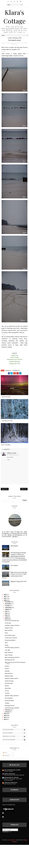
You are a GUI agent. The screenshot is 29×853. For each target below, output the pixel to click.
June (6, 613)
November (8, 603)
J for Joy (7, 690)
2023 (5, 594)
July (6, 611)
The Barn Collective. (8, 771)
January (7, 711)
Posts (5, 752)
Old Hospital (14, 546)
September (8, 607)
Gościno (7, 668)
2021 (5, 598)
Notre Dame (8, 688)
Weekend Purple (9, 676)
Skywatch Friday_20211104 (18, 581)
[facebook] (8, 1)
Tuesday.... (7, 703)
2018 (5, 715)
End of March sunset (10, 635)
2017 (5, 717)
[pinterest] (14, 1)
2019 (5, 713)
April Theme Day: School (10, 783)
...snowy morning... (6, 444)
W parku (7, 685)
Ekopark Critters (9, 628)
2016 (5, 719)
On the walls (8, 623)
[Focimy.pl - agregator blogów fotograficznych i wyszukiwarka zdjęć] (8, 809)
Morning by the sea (9, 659)
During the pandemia (10, 640)
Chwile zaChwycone (9, 773)
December (8, 601)
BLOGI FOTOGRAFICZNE (8, 804)
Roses (6, 633)
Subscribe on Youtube (9, 736)
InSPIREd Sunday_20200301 (12, 708)
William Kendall (11, 453)
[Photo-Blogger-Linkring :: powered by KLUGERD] (14, 814)
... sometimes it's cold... (7, 420)
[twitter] (11, 1)
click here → (15, 536)
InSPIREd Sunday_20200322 (12, 647)
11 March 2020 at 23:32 (13, 454)
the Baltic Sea (15, 44)
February (7, 709)
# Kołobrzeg (8, 370)
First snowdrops (9, 698)
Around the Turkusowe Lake (12, 620)
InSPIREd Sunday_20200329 (12, 625)
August (7, 609)
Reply (8, 459)
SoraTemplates (11, 840)
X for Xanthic (14, 565)
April (6, 617)
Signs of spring (8, 655)
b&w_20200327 (9, 630)
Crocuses (7, 693)
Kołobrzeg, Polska (16, 38)
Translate (14, 831)
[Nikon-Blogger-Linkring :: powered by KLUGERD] (14, 818)
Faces (6, 642)
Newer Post (5, 489)
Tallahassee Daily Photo (10, 782)
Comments (7, 755)
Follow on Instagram (9, 739)
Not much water (9, 683)
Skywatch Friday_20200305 (11, 695)
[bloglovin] (20, 1)
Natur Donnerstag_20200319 (12, 657)
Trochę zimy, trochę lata (11, 637)
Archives (7, 666)
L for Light (7, 650)
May (6, 615)
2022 (5, 596)
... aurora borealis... (6, 396)
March (7, 619)
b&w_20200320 (9, 652)
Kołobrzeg (24, 43)
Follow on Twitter (8, 729)
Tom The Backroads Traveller (12, 770)
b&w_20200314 (9, 673)
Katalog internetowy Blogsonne (10, 821)
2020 (5, 600)
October (7, 605)
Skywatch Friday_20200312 (11, 678)
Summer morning (9, 681)
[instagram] (17, 1)
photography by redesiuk (11, 777)
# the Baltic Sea (16, 370)
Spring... (7, 645)
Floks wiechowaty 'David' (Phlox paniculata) (14, 775)
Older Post (24, 489)
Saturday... (7, 671)
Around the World (9, 700)
